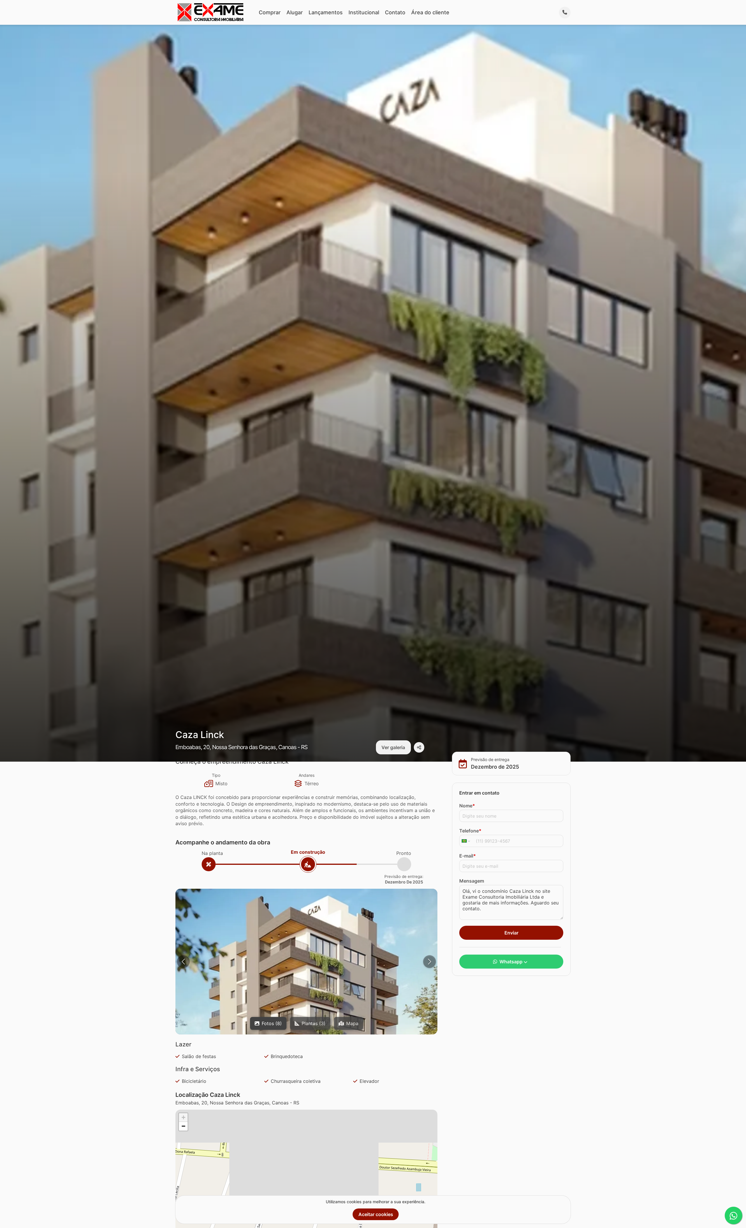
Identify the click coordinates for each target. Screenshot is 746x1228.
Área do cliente (430, 12)
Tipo (216, 775)
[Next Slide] (429, 961)
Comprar (270, 12)
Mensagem (471, 880)
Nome (467, 805)
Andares (306, 775)
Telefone (470, 830)
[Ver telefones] (565, 12)
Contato (395, 12)
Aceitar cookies (375, 1214)
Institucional (364, 12)
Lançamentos (326, 12)
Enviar (511, 932)
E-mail (467, 855)
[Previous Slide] (183, 961)
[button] (183, 1117)
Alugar (294, 12)
